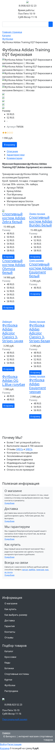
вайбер (32, 569)
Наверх (6, 733)
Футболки (10, 685)
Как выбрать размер (16, 614)
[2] (6, 132)
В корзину (9, 144)
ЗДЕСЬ (19, 449)
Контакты (10, 631)
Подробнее (9, 503)
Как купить (10, 609)
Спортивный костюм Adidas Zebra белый (13, 218)
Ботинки (9, 668)
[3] (8, 132)
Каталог (9, 651)
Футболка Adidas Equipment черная (37, 386)
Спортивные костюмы (17, 674)
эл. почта (8, 572)
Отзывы (9, 637)
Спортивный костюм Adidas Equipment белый (40, 270)
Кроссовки (10, 657)
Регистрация (14, 744)
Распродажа (11, 691)
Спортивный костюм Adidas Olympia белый (13, 266)
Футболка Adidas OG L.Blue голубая (13, 380)
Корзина (4, 748)
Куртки (8, 679)
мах (47, 569)
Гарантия (10, 626)
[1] (3, 132)
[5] (12, 132)
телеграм (40, 569)
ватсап (25, 569)
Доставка (10, 620)
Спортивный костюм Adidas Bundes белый (40, 221)
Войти (3, 744)
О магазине (11, 603)
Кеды (7, 662)
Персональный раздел (14, 719)
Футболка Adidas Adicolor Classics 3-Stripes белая (39, 333)
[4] (10, 132)
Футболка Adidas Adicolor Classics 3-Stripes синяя (12, 333)
